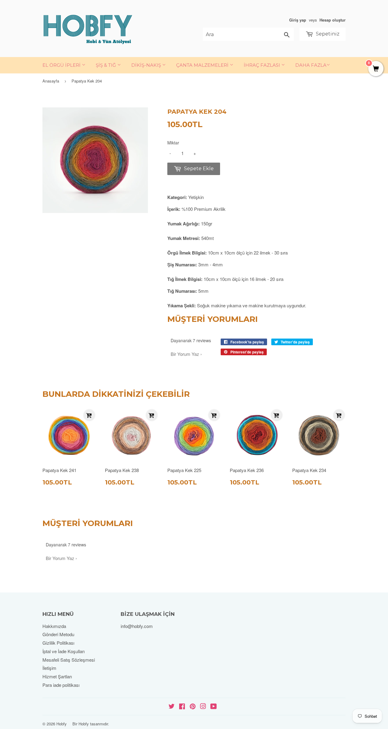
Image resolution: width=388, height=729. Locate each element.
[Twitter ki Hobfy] (172, 707)
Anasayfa (50, 81)
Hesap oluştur (332, 20)
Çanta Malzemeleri (203, 65)
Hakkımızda (54, 626)
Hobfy (61, 724)
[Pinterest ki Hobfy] (192, 707)
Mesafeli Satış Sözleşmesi (68, 659)
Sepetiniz (327, 34)
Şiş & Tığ (106, 65)
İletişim (49, 668)
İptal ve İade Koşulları (63, 651)
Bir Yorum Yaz (185, 354)
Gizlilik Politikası (58, 643)
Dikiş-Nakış (146, 65)
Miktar (173, 143)
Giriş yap (297, 20)
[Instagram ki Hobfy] (203, 707)
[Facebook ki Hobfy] (182, 707)
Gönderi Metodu (58, 634)
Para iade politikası (60, 685)
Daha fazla (310, 65)
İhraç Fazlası (262, 65)
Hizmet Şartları (57, 676)
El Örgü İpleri (62, 65)
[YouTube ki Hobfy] (213, 707)
